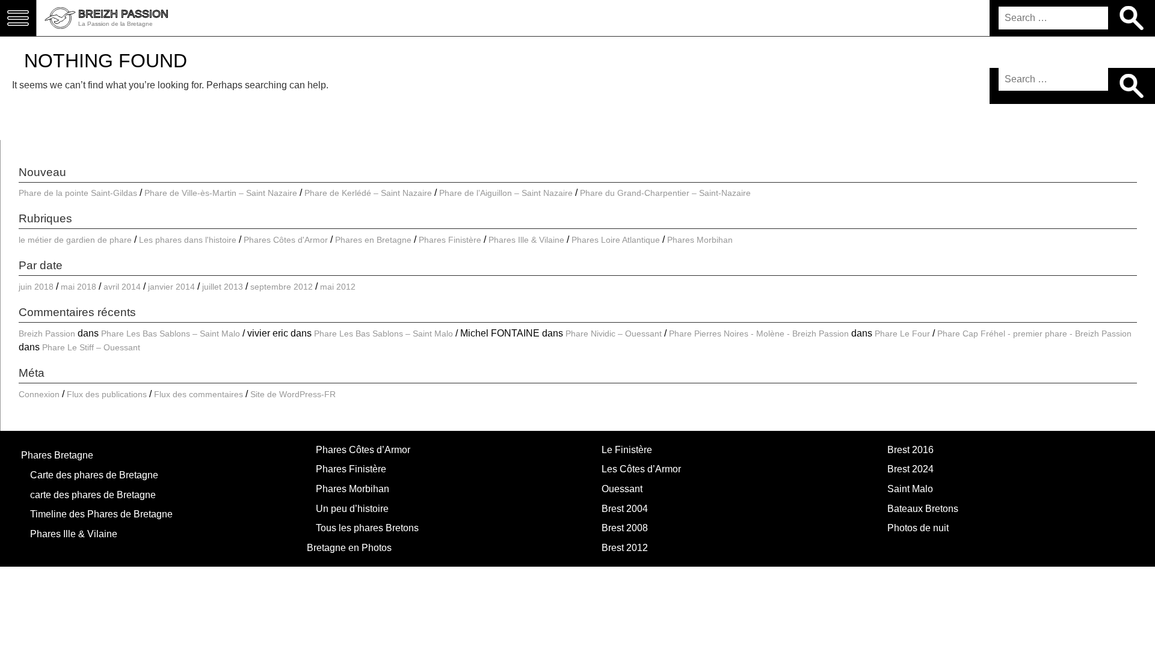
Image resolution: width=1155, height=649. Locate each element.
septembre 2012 (281, 286)
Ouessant (622, 489)
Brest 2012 (625, 548)
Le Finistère (627, 450)
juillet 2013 (222, 286)
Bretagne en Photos (349, 548)
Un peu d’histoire (352, 509)
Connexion (39, 394)
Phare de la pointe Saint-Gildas (78, 193)
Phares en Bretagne (373, 240)
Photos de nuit (918, 528)
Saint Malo (910, 489)
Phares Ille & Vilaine (526, 240)
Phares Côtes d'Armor (286, 240)
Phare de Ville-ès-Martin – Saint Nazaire (220, 193)
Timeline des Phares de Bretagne (101, 514)
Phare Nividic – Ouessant (613, 333)
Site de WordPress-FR (293, 394)
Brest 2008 (625, 528)
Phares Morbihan (700, 240)
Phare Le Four (902, 333)
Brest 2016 (910, 450)
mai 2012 (338, 286)
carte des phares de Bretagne (93, 495)
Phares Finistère (450, 240)
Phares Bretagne (57, 455)
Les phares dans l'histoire (187, 240)
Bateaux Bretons (922, 509)
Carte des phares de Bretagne (94, 475)
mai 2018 (78, 286)
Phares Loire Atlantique (615, 240)
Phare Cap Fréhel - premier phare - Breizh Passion (1034, 333)
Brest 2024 (910, 469)
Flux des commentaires (198, 394)
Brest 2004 (625, 509)
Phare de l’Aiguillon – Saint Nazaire (506, 193)
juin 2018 (36, 286)
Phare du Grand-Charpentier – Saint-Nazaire (665, 193)
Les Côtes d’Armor (641, 469)
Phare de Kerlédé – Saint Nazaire (368, 193)
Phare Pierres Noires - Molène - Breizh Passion (759, 333)
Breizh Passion (47, 333)
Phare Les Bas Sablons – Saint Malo (170, 333)
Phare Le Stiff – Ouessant (91, 347)
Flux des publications (107, 394)
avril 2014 (122, 286)
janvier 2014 (171, 286)
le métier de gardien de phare (75, 240)
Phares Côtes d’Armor (363, 450)
